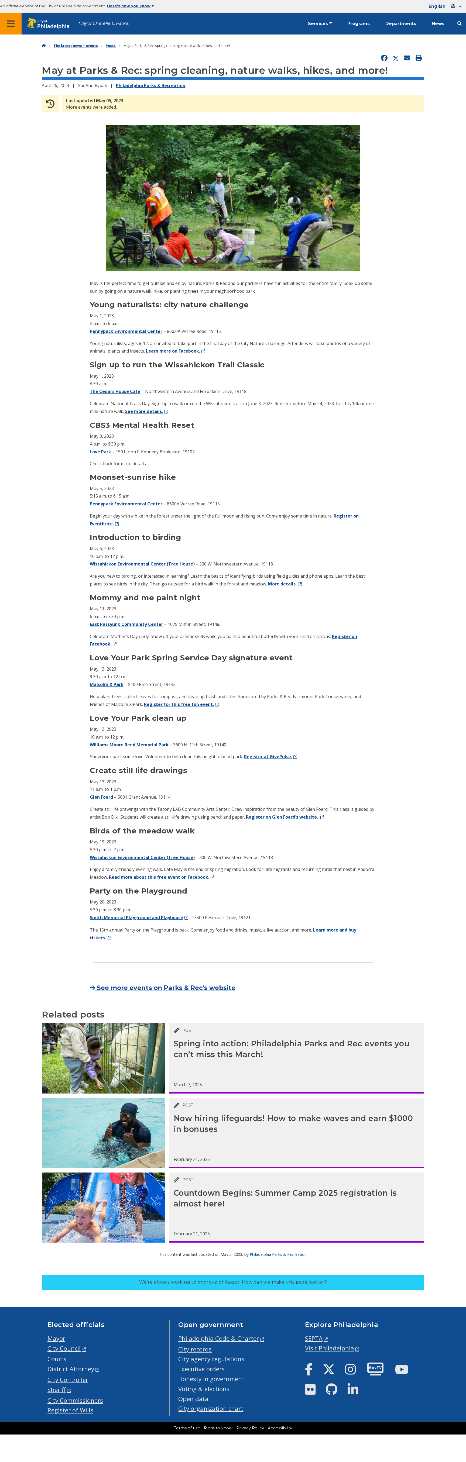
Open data (193, 1399)
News (438, 23)
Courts (56, 1359)
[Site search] (459, 23)
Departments (400, 23)
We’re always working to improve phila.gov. (233, 1282)
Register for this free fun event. (179, 704)
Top (452, 1386)
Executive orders (201, 1369)
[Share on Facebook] (384, 58)
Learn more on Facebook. (173, 351)
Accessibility (280, 1428)
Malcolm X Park (107, 684)
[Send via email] (407, 58)
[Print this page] (418, 58)
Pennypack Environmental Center (126, 331)
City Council (64, 1348)
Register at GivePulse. (268, 757)
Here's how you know (128, 6)
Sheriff (56, 1389)
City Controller (67, 1379)
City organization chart (210, 1408)
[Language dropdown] (457, 6)
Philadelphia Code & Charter (218, 1338)
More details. (282, 584)
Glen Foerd (101, 797)
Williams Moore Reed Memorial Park (129, 745)
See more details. (144, 411)
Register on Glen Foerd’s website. (282, 817)
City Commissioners (75, 1400)
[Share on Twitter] (395, 58)
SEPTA (314, 1338)
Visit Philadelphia (329, 1348)
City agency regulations (211, 1359)
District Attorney (70, 1369)
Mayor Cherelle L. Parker (104, 23)
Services (318, 23)
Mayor (56, 1338)
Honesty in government (211, 1379)
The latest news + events (75, 45)
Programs (358, 23)
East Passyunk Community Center (126, 624)
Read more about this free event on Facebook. (159, 877)
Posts (111, 45)
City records (195, 1349)
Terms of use (187, 1428)
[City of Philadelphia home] (50, 24)
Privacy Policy (250, 1428)
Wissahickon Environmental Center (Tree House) (142, 564)
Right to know (218, 1428)
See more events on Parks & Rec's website (165, 988)
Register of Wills (70, 1410)
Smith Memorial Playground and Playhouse (136, 917)
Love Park (100, 452)
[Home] (44, 45)
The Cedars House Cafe (115, 391)
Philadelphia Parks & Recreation (150, 85)
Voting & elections (203, 1389)
